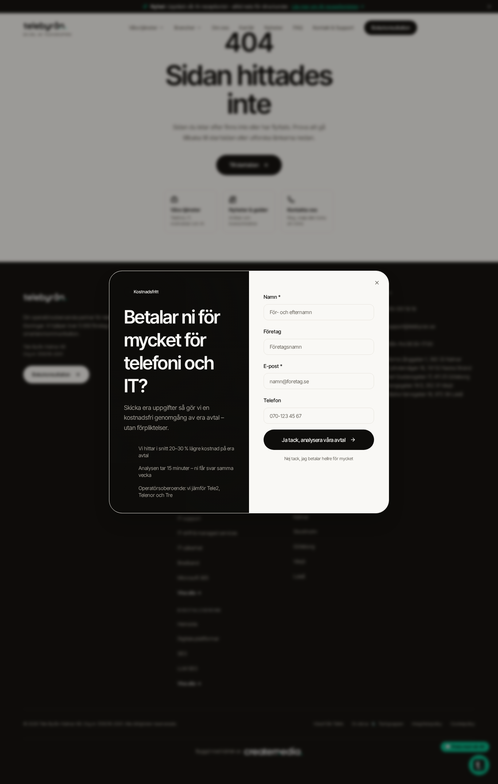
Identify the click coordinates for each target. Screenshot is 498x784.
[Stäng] (377, 283)
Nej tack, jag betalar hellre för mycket (318, 458)
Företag (272, 331)
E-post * (273, 366)
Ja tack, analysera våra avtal (313, 439)
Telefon (272, 400)
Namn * (272, 297)
